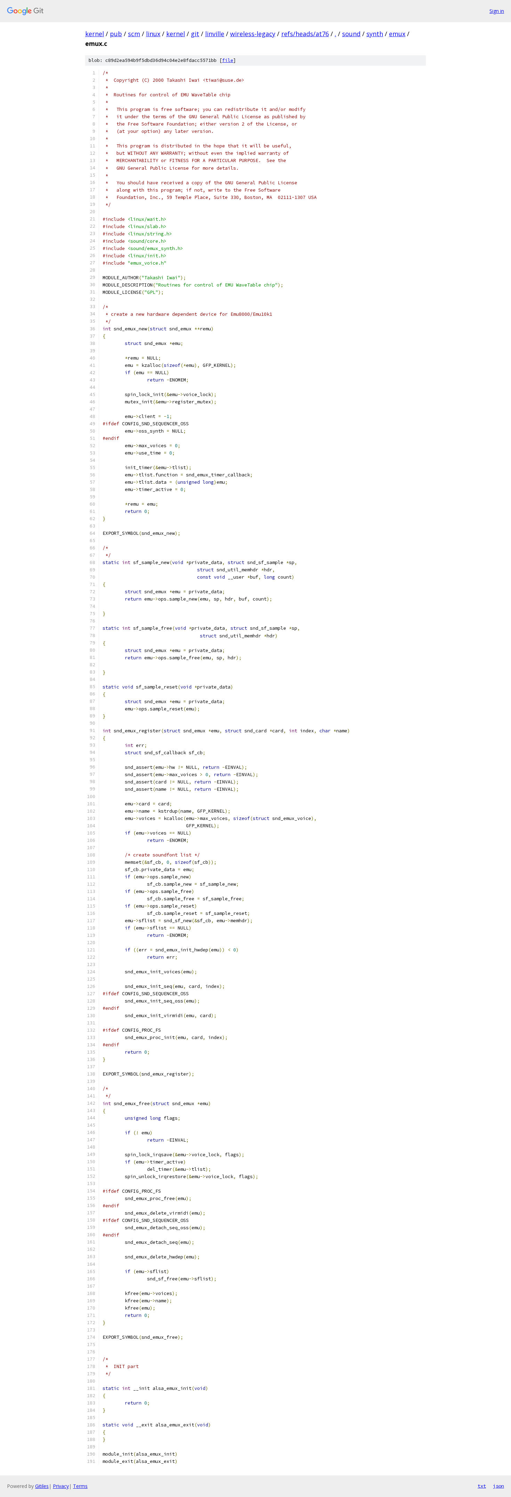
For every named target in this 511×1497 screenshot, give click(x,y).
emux (397, 34)
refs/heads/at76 (305, 34)
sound (351, 34)
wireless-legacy (252, 34)
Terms (80, 1486)
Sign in (496, 11)
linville (214, 34)
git (195, 34)
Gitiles (42, 1486)
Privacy (61, 1486)
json (498, 1486)
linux (153, 34)
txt (482, 1486)
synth (374, 34)
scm (134, 34)
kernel (94, 34)
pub (116, 34)
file (227, 60)
